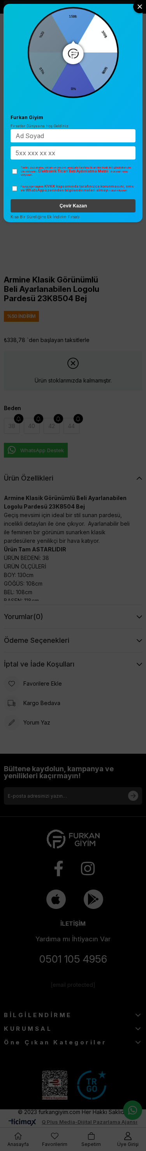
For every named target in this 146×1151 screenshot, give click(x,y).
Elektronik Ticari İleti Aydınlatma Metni (73, 171)
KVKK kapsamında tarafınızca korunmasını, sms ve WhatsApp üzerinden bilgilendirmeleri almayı (77, 188)
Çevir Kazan (73, 206)
